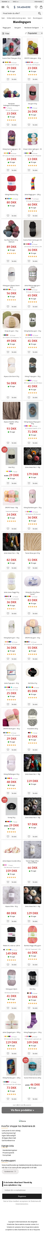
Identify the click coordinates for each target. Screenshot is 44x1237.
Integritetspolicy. (22, 1204)
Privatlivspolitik (8, 1153)
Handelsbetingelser (10, 1150)
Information (38, 1)
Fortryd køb (7, 1155)
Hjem (3, 18)
